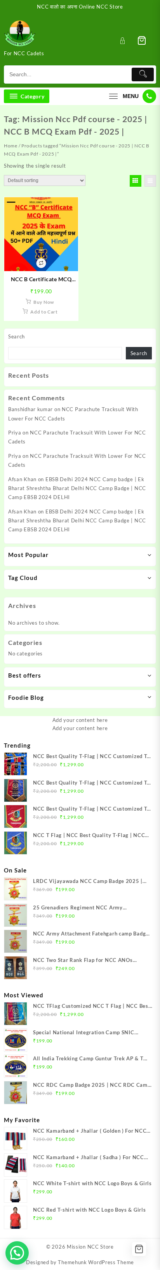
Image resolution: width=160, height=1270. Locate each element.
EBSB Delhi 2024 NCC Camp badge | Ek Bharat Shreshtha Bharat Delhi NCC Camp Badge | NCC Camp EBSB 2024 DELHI (77, 488)
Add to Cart (44, 312)
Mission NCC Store (90, 1247)
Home (10, 146)
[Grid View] (135, 181)
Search (16, 336)
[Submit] (143, 74)
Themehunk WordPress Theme (96, 1262)
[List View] (150, 181)
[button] (17, 1253)
